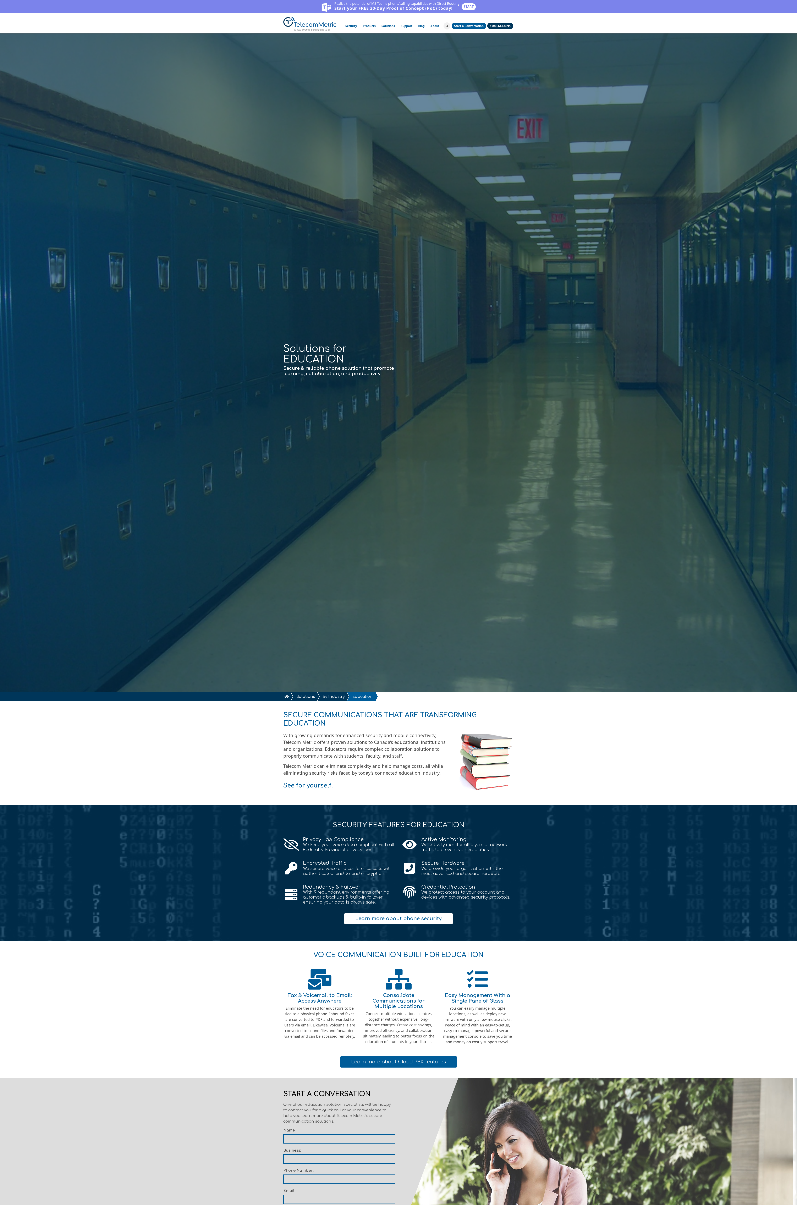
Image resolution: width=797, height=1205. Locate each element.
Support (406, 26)
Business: (292, 1150)
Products (369, 26)
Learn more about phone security (398, 918)
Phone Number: (298, 1170)
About (434, 26)
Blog (421, 26)
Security (351, 26)
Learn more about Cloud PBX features (398, 1062)
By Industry (334, 696)
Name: (289, 1130)
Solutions (388, 26)
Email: (289, 1191)
